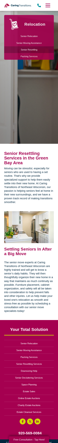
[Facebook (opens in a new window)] (23, 421)
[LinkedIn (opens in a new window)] (37, 421)
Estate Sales (29, 391)
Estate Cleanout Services (29, 412)
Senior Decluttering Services (29, 377)
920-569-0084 (30, 433)
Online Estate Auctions (29, 398)
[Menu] (47, 5)
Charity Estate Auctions (29, 405)
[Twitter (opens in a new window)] (30, 421)
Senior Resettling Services (29, 364)
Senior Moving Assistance (29, 350)
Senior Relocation (29, 343)
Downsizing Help (29, 371)
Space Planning (29, 384)
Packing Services (29, 357)
